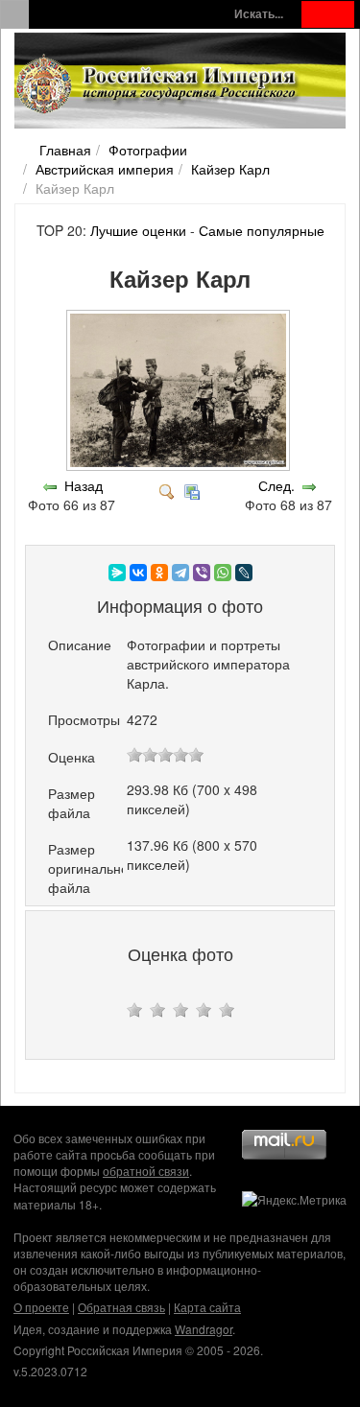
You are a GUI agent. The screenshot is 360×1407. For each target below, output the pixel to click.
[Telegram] (180, 572)
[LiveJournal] (243, 572)
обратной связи (146, 1170)
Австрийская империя (105, 168)
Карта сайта (207, 1307)
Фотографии (147, 149)
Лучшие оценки (138, 230)
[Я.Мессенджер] (117, 572)
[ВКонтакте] (138, 572)
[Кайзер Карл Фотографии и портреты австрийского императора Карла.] (180, 466)
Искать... (258, 14)
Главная (65, 149)
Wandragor (203, 1329)
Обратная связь (121, 1307)
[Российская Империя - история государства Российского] (158, 84)
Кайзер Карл (230, 168)
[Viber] (201, 572)
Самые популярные (261, 230)
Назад (83, 485)
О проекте (41, 1307)
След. (276, 485)
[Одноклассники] (159, 572)
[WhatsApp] (222, 572)
